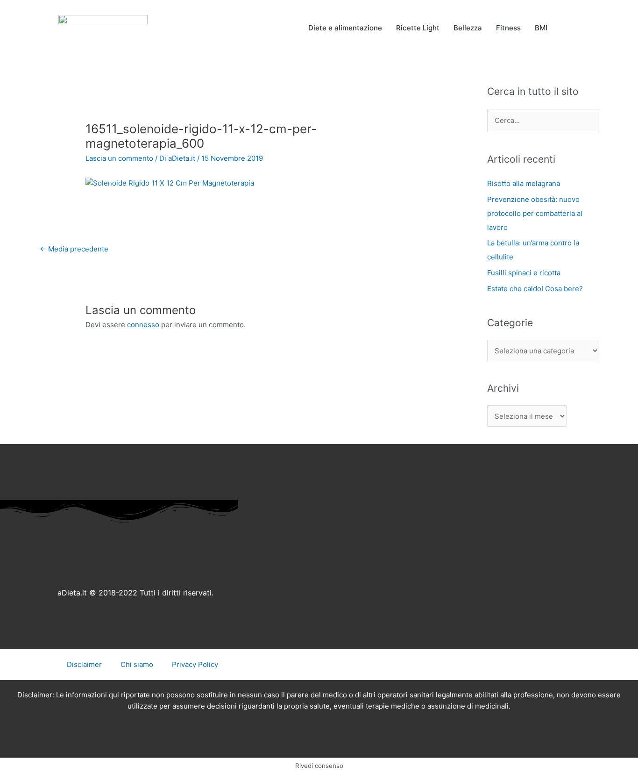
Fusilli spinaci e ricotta (523, 272)
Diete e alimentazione (345, 27)
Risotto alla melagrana (523, 183)
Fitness (508, 27)
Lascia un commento (119, 158)
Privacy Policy (195, 664)
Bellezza (468, 27)
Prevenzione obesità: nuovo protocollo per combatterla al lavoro (534, 213)
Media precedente (74, 248)
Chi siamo (137, 664)
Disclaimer (84, 664)
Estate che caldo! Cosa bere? (535, 288)
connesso (143, 324)
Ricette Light (418, 27)
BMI (541, 27)
